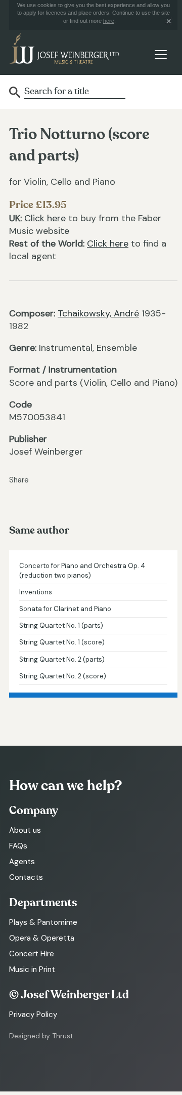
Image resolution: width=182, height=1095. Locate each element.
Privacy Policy (33, 1014)
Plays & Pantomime (43, 922)
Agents (22, 862)
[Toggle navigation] (160, 54)
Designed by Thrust (41, 1035)
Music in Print (32, 969)
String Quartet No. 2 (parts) (62, 659)
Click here (45, 218)
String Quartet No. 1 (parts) (61, 625)
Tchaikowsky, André (98, 313)
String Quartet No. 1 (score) (62, 642)
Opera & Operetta (41, 938)
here (108, 21)
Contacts (26, 877)
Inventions (35, 592)
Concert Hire (31, 954)
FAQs (18, 846)
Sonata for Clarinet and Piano (65, 608)
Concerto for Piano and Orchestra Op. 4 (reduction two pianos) (82, 570)
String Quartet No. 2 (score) (62, 676)
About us (25, 830)
